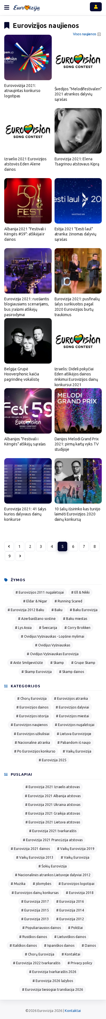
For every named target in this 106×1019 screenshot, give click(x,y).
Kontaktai (73, 1011)
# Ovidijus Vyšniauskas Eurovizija (53, 654)
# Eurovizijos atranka (71, 698)
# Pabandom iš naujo (74, 742)
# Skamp (57, 662)
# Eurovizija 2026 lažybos (53, 981)
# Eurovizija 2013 (35, 919)
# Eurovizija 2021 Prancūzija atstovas (53, 840)
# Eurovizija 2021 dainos (30, 848)
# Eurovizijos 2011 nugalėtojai (40, 592)
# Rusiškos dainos (33, 937)
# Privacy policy (80, 963)
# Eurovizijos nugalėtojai (74, 725)
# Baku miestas (75, 618)
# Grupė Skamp (83, 662)
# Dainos (89, 945)
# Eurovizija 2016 (70, 901)
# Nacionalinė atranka (32, 742)
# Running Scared (68, 601)
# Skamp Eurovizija (36, 671)
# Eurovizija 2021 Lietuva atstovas (52, 822)
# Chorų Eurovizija (32, 698)
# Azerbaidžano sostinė (37, 618)
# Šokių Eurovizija (52, 866)
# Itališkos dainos (23, 945)
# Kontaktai (71, 954)
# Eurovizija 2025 (52, 760)
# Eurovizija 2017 (35, 901)
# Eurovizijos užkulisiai (31, 734)
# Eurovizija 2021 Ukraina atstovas (52, 804)
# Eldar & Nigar (35, 601)
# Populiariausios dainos (41, 928)
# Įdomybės (42, 883)
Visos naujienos (84, 34)
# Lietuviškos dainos (70, 937)
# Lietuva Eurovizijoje (74, 734)
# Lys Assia (23, 627)
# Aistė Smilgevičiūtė (26, 662)
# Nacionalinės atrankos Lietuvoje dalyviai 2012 (52, 875)
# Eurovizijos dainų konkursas (35, 893)
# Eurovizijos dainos (32, 707)
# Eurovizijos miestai (72, 716)
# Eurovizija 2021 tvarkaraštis (52, 831)
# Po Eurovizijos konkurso (34, 751)
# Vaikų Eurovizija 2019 (75, 848)
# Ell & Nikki (80, 592)
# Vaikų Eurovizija (77, 751)
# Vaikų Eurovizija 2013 (34, 857)
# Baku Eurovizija (84, 610)
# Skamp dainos (71, 671)
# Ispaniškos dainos (59, 945)
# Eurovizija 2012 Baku (26, 610)
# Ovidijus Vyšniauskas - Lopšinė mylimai (52, 636)
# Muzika (18, 883)
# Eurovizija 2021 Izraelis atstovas (52, 787)
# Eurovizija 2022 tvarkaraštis (36, 963)
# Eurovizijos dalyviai (72, 707)
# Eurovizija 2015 (35, 910)
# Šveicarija (48, 627)
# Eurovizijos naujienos (29, 725)
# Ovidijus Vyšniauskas (52, 645)
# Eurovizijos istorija (32, 716)
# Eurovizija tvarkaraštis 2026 (52, 972)
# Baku (56, 610)
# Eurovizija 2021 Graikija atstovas (52, 813)
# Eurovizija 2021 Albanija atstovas (53, 796)
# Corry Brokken (77, 627)
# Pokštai (75, 928)
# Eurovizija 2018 (80, 893)
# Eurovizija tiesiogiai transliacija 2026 (52, 989)
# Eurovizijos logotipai (76, 883)
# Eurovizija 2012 (70, 919)
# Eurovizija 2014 (70, 910)
